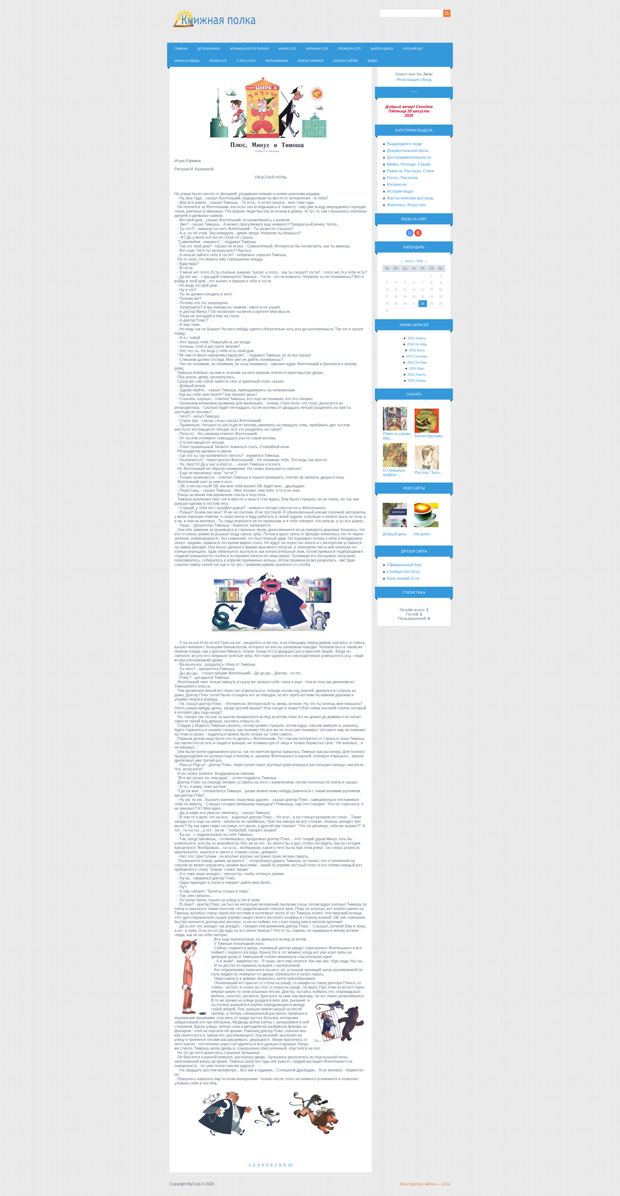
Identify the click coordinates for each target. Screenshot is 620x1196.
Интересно (397, 184)
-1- (249, 1165)
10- (290, 1165)
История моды (400, 191)
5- (267, 1165)
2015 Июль (417, 350)
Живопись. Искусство (406, 205)
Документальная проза (407, 151)
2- (254, 1165)
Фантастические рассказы (410, 198)
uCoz (445, 1184)
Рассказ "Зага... (428, 472)
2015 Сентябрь (417, 356)
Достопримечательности (409, 157)
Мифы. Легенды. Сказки (408, 164)
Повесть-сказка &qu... (397, 436)
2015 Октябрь (417, 362)
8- (280, 1165)
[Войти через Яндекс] (418, 233)
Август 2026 (414, 261)
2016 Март (417, 368)
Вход (426, 80)
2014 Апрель (417, 338)
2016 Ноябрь (417, 380)
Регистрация (408, 80)
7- (276, 1165)
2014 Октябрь (417, 344)
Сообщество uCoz (403, 572)
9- (285, 1165)
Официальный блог (404, 565)
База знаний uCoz (403, 578)
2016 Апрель (417, 374)
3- (259, 1165)
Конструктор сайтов (417, 1184)
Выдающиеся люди (404, 144)
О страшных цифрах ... (394, 472)
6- (272, 1165)
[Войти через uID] (409, 233)
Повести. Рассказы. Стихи (410, 171)
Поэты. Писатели (402, 178)
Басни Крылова (429, 436)
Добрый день (394, 534)
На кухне (422, 534)
